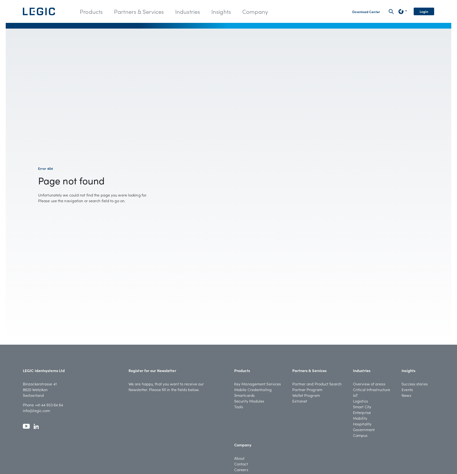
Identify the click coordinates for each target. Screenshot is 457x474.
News (406, 395)
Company (242, 444)
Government (364, 429)
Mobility (360, 418)
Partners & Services (309, 370)
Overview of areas (369, 383)
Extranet (299, 400)
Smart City (362, 406)
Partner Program (307, 389)
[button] (91, 11)
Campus (360, 435)
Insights (408, 370)
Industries (361, 370)
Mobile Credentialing (253, 389)
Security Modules (249, 400)
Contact (241, 463)
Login (424, 11)
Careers (241, 469)
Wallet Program (306, 395)
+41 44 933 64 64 (49, 404)
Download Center (366, 11)
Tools (238, 406)
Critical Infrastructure (371, 389)
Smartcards (244, 395)
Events (407, 389)
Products (242, 370)
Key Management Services (257, 383)
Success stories (415, 383)
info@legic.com (36, 410)
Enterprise (362, 412)
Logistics (360, 400)
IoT (355, 395)
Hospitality (362, 423)
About (239, 458)
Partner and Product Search (317, 383)
